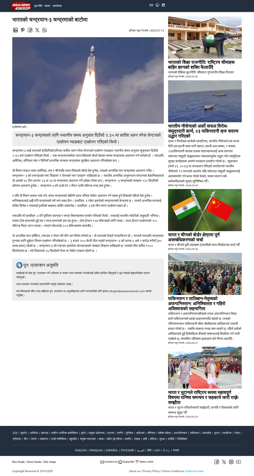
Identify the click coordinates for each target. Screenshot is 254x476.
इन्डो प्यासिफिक (58, 439)
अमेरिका (34, 433)
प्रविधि (171, 439)
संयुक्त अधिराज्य (96, 433)
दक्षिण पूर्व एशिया (114, 439)
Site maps (50, 462)
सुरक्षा (162, 439)
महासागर (44, 439)
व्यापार (47, 6)
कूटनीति (38, 6)
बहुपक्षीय (73, 439)
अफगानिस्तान (180, 433)
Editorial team (195, 471)
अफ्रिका (140, 433)
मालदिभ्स (227, 433)
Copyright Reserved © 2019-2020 (32, 471)
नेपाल (237, 433)
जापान (34, 439)
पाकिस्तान (195, 433)
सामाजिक (57, 6)
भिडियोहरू (182, 439)
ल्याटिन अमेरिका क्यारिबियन (64, 433)
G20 (15, 433)
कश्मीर (128, 439)
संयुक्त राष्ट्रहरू (88, 439)
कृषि (145, 439)
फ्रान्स (110, 433)
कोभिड (153, 439)
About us (134, 471)
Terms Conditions (173, 471)
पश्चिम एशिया (164, 433)
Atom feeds (34, 462)
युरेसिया (129, 433)
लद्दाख (137, 439)
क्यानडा (44, 433)
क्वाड (101, 439)
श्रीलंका (17, 439)
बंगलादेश (206, 433)
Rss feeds (18, 462)
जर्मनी (120, 433)
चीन (26, 439)
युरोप (83, 433)
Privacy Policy (151, 471)
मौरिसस (151, 433)
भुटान (217, 433)
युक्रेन (23, 433)
